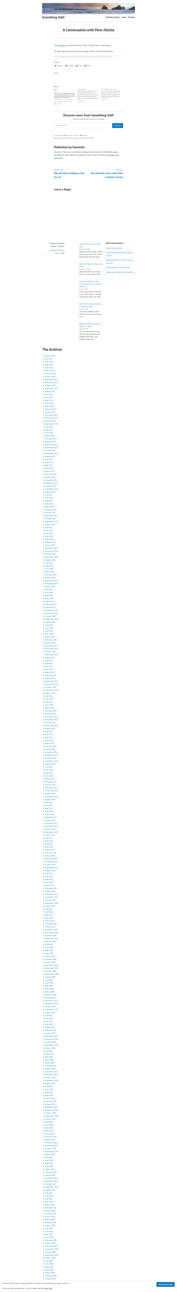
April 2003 (49, 1166)
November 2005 (51, 1074)
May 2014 (49, 773)
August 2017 (50, 657)
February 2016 (51, 711)
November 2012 (51, 826)
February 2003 (51, 1172)
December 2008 (51, 965)
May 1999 (49, 1234)
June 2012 (49, 841)
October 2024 (50, 421)
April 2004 (49, 1131)
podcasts (75, 138)
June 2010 (49, 912)
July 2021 (48, 527)
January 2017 (50, 678)
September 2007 (51, 1009)
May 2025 (49, 400)
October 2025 (50, 385)
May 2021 (49, 533)
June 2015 (49, 734)
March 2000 (49, 1219)
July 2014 (48, 767)
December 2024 (51, 415)
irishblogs (59, 138)
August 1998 (50, 1258)
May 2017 (49, 666)
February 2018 (51, 640)
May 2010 (49, 915)
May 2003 (49, 1163)
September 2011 (51, 867)
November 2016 (51, 684)
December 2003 (51, 1142)
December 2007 (51, 1000)
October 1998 (50, 1252)
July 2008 (48, 980)
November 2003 (51, 1145)
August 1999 (50, 1225)
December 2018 (51, 610)
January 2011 (50, 891)
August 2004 (50, 1119)
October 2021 (50, 518)
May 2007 (49, 1021)
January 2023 (50, 477)
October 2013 (50, 793)
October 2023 (50, 450)
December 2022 (51, 480)
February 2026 (51, 373)
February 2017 (51, 675)
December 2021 (51, 515)
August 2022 (50, 492)
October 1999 (50, 1222)
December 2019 (51, 580)
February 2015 (51, 746)
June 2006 (49, 1054)
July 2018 (48, 625)
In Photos (82, 155)
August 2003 (50, 1154)
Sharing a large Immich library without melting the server (90, 284)
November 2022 (51, 483)
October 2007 (50, 1006)
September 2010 (51, 903)
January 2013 (50, 820)
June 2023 (49, 462)
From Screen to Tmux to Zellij (118, 267)
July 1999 (48, 1228)
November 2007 (51, 1003)
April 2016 (49, 705)
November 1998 (51, 1249)
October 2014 (50, 758)
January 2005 (50, 1104)
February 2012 (51, 853)
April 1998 (49, 1270)
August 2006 (50, 1048)
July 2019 (48, 589)
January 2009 (50, 962)
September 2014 (51, 761)
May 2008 (49, 986)
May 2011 (49, 879)
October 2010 (50, 900)
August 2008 (50, 977)
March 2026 (49, 370)
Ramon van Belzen (85, 264)
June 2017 (49, 663)
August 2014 (50, 764)
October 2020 (50, 554)
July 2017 (48, 660)
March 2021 (49, 539)
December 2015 (51, 717)
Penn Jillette (67, 138)
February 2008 (51, 995)
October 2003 (50, 1148)
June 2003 (49, 1160)
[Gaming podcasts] (89, 95)
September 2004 (51, 1116)
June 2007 (49, 1018)
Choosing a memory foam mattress (120, 272)
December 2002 (51, 1178)
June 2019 (49, 592)
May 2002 (49, 1199)
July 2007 (48, 1015)
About (124, 17)
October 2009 (50, 935)
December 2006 (51, 1036)
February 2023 (51, 474)
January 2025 (50, 412)
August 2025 (50, 391)
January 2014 (50, 785)
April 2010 (49, 918)
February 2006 (51, 1066)
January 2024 (50, 441)
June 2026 (49, 362)
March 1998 (49, 1273)
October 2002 (50, 1184)
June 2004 (49, 1125)
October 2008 (50, 971)
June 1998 (49, 1264)
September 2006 (51, 1045)
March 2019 (49, 601)
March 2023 (49, 471)
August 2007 (50, 1012)
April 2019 (49, 598)
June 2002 (49, 1196)
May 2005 (49, 1092)
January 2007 (50, 1033)
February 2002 (51, 1208)
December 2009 (51, 929)
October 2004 (50, 1113)
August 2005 (50, 1083)
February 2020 (51, 575)
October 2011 (50, 864)
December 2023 (51, 444)
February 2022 (51, 509)
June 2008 (49, 983)
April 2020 (49, 569)
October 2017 (50, 651)
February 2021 (51, 542)
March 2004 (49, 1134)
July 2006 (48, 1051)
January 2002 (50, 1210)
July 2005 (48, 1086)
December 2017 (51, 646)
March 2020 (49, 572)
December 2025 (51, 379)
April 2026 (49, 367)
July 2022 (48, 495)
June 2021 (49, 530)
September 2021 (51, 521)
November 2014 (51, 755)
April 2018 (49, 634)
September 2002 (51, 1187)
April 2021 (49, 536)
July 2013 (48, 802)
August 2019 (50, 586)
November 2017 (51, 648)
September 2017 (51, 654)
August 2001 (50, 1216)
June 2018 (49, 628)
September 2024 (51, 424)
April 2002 (49, 1202)
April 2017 (49, 669)
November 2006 (51, 1039)
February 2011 (51, 888)
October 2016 (50, 687)
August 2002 (50, 1190)
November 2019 (51, 583)
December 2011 (51, 858)
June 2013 (49, 805)
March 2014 (49, 779)
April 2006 (49, 1060)
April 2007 (49, 1024)
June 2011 (49, 876)
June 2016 (49, 699)
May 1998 (49, 1267)
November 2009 (51, 932)
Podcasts (84, 135)
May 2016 (49, 702)
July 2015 (48, 731)
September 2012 (51, 832)
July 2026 (48, 359)
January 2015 (50, 749)
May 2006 (49, 1057)
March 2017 (49, 672)
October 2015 (50, 722)
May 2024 (49, 430)
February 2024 (51, 438)
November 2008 (51, 968)
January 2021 (50, 545)
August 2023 (50, 456)
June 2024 (49, 427)
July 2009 (48, 944)
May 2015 (49, 737)
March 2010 (49, 921)
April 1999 (49, 1237)
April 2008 (49, 989)
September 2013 (51, 796)
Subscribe (117, 125)
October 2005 (50, 1077)
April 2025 (49, 403)
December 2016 (51, 681)
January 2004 (50, 1139)
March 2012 (49, 850)
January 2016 (50, 714)
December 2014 (51, 752)
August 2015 (50, 728)
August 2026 (50, 356)
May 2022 (49, 501)
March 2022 (49, 507)
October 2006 (50, 1042)
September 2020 (51, 557)
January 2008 (50, 997)
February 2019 (51, 604)
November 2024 (51, 418)
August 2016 (50, 693)
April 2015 (49, 740)
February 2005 (51, 1101)
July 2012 (48, 838)
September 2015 (51, 725)
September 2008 (51, 974)
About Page (48, 1288)
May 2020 (49, 566)
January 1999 (50, 1243)
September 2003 (51, 1151)
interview (62, 45)
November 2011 (51, 861)
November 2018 (51, 613)
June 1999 (49, 1231)
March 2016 (49, 708)
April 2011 (49, 882)
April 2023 (49, 468)
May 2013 (49, 808)
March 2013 (49, 814)
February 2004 (51, 1137)
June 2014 (49, 770)
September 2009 (51, 938)
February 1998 (51, 1276)
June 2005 (49, 1089)
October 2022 (50, 486)
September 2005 (51, 1080)
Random (131, 17)
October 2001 (50, 1213)
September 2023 (51, 453)
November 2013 (51, 790)
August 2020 (50, 560)
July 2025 (48, 394)
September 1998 (51, 1255)
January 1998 (50, 1278)
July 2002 (48, 1193)
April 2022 (49, 504)
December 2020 (51, 548)
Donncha (59, 135)
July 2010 (48, 909)
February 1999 (51, 1240)
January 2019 (50, 607)
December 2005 (51, 1071)
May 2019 (49, 595)
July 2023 (48, 459)
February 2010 (51, 924)
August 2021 (50, 524)
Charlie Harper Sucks (114, 248)
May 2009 (49, 950)
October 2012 (50, 829)
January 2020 (50, 577)
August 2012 (50, 835)
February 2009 (51, 959)
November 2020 (51, 551)
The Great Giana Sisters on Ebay (63, 101)
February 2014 (51, 782)
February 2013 (51, 817)
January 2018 (50, 643)
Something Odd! (53, 17)
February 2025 (51, 409)
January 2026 (50, 376)
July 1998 (48, 1261)
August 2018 (50, 622)
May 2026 (49, 365)
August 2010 (50, 906)
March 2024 (49, 436)
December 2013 (51, 787)
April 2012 (49, 847)
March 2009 (49, 956)
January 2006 (50, 1068)
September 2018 (51, 619)
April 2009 (49, 953)
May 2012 (49, 844)
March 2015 (49, 743)
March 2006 (49, 1063)
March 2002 (49, 1205)
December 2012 (51, 823)
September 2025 (51, 388)
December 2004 (51, 1107)
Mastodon (111, 155)
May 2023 (49, 465)
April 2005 (49, 1095)
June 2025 (49, 397)
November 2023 (51, 447)
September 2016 (51, 690)
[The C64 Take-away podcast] (112, 94)
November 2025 (51, 382)
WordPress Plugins (113, 17)
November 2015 (51, 719)
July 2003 (48, 1157)
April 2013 (49, 811)
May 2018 (49, 631)
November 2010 (51, 897)
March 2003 (49, 1169)
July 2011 (48, 873)
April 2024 (49, 433)
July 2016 (48, 696)
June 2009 (49, 947)
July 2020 (48, 563)
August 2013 (50, 799)
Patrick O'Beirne (84, 244)
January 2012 (50, 856)
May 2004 (49, 1128)
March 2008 (49, 992)
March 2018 (49, 637)
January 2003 (50, 1175)
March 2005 (49, 1098)
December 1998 (51, 1246)
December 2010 (51, 894)
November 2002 (51, 1181)
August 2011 (50, 870)
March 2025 (49, 406)
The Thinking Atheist (86, 138)
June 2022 (49, 498)
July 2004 (48, 1122)
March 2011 (49, 885)
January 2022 (50, 512)
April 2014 (49, 776)
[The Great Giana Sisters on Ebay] (65, 94)
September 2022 (51, 489)
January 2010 (50, 927)
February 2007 (51, 1030)
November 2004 (51, 1110)
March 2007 (49, 1027)
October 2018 (50, 616)
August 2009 (50, 941)
